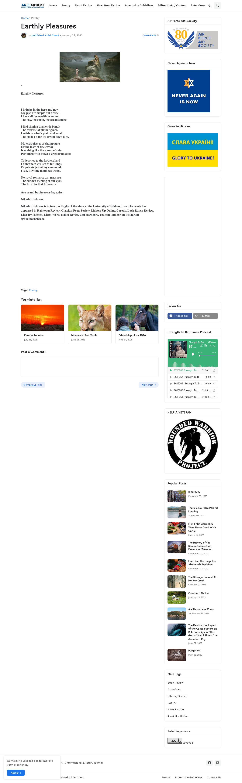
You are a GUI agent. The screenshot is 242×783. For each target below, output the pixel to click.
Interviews (174, 689)
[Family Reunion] (42, 318)
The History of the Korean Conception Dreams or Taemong (200, 546)
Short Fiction (176, 709)
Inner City (194, 492)
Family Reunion (33, 335)
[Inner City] (177, 496)
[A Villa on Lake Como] (177, 613)
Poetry (35, 18)
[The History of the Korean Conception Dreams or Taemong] (177, 547)
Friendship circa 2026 (132, 335)
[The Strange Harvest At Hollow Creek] (177, 581)
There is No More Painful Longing (203, 509)
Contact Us (214, 777)
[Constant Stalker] (177, 597)
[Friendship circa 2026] (137, 318)
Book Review (175, 682)
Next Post (147, 384)
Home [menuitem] (53, 5)
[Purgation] (177, 655)
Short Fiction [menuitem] (83, 5)
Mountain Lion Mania (84, 335)
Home (25, 18)
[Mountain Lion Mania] (89, 318)
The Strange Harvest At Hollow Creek (202, 578)
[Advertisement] (90, 257)
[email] (218, 763)
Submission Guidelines (188, 777)
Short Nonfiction (178, 716)
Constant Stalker (198, 593)
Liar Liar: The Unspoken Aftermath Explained (202, 562)
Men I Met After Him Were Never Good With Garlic (202, 527)
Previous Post (34, 384)
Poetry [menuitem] (66, 5)
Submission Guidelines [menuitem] (138, 5)
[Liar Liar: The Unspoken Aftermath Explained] (177, 565)
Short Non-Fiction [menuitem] (108, 5)
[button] (210, 5)
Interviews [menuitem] (198, 5)
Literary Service (177, 696)
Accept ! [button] (16, 772)
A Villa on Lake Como (201, 609)
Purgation (194, 650)
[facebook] (209, 763)
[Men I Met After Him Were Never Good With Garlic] (177, 528)
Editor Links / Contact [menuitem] (172, 5)
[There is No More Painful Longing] (177, 512)
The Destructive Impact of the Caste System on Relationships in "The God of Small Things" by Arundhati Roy (203, 632)
